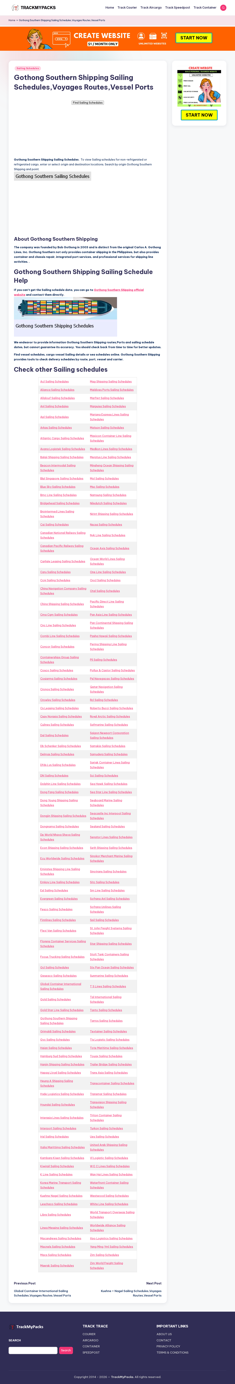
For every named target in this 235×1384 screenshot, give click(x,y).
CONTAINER (91, 1346)
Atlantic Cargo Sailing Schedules (62, 438)
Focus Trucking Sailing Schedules (62, 956)
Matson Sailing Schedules (107, 427)
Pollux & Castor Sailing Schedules (112, 670)
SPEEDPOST (91, 1352)
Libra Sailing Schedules (55, 1214)
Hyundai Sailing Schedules (57, 1104)
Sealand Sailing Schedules (107, 826)
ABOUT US (164, 1334)
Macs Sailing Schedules (55, 1255)
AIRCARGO (90, 1340)
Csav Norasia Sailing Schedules (61, 716)
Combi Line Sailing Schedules (59, 636)
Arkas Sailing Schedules (56, 427)
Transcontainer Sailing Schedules (112, 1083)
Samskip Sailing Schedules (107, 746)
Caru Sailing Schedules (55, 572)
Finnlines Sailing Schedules (58, 920)
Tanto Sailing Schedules (106, 1010)
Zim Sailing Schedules (104, 1255)
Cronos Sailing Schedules (57, 689)
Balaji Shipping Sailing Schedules (61, 457)
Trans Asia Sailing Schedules (109, 1072)
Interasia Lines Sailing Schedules (61, 1117)
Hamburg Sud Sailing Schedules (61, 1056)
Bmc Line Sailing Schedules (58, 495)
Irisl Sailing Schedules (54, 1136)
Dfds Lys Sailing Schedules (58, 765)
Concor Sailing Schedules (57, 646)
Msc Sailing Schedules (104, 486)
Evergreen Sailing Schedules (59, 898)
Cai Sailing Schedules (54, 524)
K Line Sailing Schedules (56, 1174)
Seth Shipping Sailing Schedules (111, 847)
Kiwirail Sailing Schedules (57, 1166)
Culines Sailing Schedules (57, 724)
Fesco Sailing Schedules (56, 909)
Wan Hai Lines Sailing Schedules (111, 1174)
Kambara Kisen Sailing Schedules (62, 1158)
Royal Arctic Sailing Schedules (110, 716)
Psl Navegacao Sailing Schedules (112, 678)
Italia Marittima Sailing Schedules (62, 1147)
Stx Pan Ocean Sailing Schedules (112, 967)
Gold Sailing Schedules (55, 999)
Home (12, 20)
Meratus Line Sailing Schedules (110, 457)
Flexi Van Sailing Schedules (58, 930)
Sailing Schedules (28, 68)
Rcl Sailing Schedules (104, 700)
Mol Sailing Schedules (104, 478)
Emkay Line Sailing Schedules (59, 882)
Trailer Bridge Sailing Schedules (111, 1064)
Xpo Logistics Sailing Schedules (111, 1238)
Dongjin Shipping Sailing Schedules (63, 816)
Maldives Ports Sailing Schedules (111, 389)
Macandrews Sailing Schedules (60, 1238)
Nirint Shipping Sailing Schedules (111, 514)
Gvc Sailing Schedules (55, 1039)
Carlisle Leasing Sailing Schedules (62, 561)
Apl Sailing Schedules (54, 417)
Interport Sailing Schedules (58, 1128)
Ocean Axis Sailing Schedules (109, 548)
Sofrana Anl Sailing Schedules (110, 898)
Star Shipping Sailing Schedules (111, 943)
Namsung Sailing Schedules (108, 495)
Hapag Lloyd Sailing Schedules (60, 1072)
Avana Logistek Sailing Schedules (62, 449)
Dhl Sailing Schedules (54, 775)
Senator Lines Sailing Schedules (111, 837)
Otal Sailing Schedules (105, 591)
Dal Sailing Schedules (54, 735)
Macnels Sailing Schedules (57, 1246)
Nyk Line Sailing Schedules (107, 535)
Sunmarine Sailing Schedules (109, 975)
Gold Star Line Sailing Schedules (61, 1010)
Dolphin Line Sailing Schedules (60, 784)
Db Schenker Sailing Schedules (60, 746)
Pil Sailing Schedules (103, 659)
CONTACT (164, 1340)
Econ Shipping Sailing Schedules (61, 847)
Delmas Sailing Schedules (57, 754)
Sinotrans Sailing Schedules (108, 871)
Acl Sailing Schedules (54, 381)
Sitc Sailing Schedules (104, 882)
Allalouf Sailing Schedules (57, 398)
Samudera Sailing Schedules (108, 754)
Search (66, 1350)
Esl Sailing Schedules (54, 890)
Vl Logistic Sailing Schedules (109, 1158)
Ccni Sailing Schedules (55, 580)
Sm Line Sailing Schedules (107, 890)
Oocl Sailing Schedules (105, 580)
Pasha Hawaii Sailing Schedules (111, 636)
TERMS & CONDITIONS (172, 1352)
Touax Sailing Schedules (106, 1056)
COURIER (89, 1334)
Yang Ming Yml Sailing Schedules (111, 1246)
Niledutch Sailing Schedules (108, 503)
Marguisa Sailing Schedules (108, 406)
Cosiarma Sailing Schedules (58, 678)
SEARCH (15, 1340)
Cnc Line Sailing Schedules (58, 625)
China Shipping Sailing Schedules (62, 604)
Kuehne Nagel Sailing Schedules (61, 1195)
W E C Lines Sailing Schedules (110, 1166)
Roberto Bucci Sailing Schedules (111, 708)
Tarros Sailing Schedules (106, 1020)
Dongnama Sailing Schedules (59, 826)
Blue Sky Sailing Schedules (57, 486)
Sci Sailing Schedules (104, 775)
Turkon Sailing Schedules (106, 1128)
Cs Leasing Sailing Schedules (59, 708)
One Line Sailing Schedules (108, 572)
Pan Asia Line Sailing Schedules (111, 614)
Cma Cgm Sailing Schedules (59, 614)
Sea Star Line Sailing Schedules (111, 792)
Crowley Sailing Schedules (57, 700)
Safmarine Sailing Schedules (109, 724)
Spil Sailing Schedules (104, 920)
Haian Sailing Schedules (56, 1048)
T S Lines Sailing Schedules (108, 986)
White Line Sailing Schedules (109, 1204)
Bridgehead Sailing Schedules (59, 503)
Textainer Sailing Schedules (108, 1031)
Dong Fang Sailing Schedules (59, 792)
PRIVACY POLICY (168, 1346)
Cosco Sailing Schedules (56, 670)
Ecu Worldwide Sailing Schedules (62, 858)
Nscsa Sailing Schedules (106, 524)
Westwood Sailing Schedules (109, 1195)
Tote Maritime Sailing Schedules (111, 1048)
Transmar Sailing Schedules (108, 1094)
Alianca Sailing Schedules (57, 389)
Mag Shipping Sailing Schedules (111, 381)
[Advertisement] (88, 130)
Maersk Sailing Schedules (57, 1265)
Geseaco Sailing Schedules (58, 975)
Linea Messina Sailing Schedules (61, 1227)
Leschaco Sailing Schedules (58, 1204)
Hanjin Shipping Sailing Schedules (62, 1064)
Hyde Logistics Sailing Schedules (62, 1094)
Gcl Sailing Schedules (54, 967)
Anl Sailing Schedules (54, 406)
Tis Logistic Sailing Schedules (109, 1039)
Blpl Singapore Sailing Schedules (61, 478)
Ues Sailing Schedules (104, 1136)
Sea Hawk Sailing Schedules (108, 784)
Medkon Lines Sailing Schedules (111, 449)
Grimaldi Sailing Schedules (58, 1031)
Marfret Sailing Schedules (107, 398)
